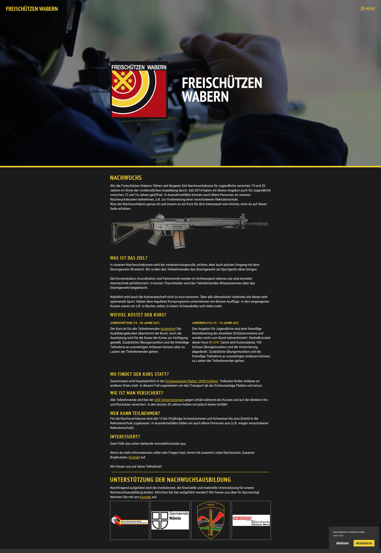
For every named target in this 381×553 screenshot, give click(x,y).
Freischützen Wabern (32, 8)
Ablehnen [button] (342, 543)
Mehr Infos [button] (338, 535)
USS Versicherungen (169, 400)
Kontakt (134, 457)
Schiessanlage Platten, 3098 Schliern (191, 381)
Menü (370, 8)
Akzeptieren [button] (364, 543)
